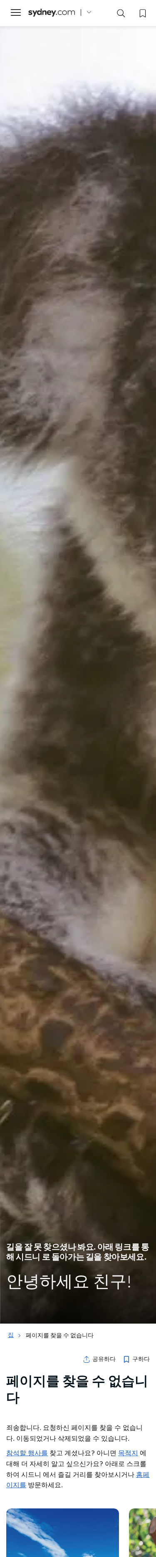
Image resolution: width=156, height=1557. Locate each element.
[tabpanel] (78, 662)
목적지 (128, 1453)
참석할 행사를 (27, 1453)
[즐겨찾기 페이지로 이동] (142, 12)
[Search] (121, 15)
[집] (51, 13)
